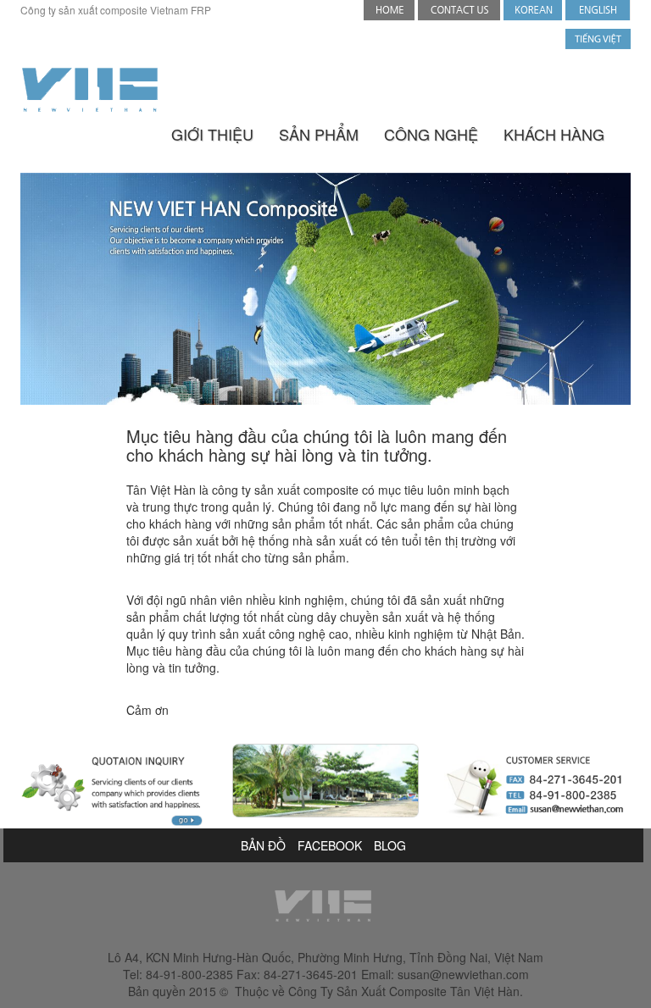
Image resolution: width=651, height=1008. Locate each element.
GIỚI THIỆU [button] (212, 134)
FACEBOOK (330, 845)
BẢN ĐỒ (263, 845)
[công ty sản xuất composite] (598, 37)
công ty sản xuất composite (285, 489)
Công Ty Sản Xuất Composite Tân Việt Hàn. (405, 991)
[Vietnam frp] (89, 90)
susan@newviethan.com (463, 974)
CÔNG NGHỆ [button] (431, 134)
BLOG (390, 845)
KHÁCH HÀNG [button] (554, 134)
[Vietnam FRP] (598, 8)
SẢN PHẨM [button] (319, 134)
